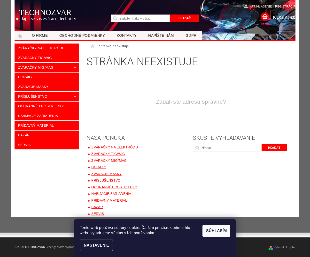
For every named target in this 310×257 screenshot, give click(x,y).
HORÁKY (25, 77)
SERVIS (24, 145)
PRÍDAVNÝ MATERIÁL (36, 125)
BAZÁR (24, 135)
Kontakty (127, 35)
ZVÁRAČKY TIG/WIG (35, 58)
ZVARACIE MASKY (33, 87)
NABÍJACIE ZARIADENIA (38, 116)
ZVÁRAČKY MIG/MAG (36, 67)
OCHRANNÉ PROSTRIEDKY (41, 106)
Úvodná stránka (20, 35)
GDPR (191, 35)
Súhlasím (216, 231)
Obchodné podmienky (82, 35)
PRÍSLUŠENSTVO (32, 96)
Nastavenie (96, 245)
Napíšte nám (161, 35)
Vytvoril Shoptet (284, 247)
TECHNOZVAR (46, 14)
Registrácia (285, 6)
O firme (40, 35)
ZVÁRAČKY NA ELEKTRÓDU (41, 48)
